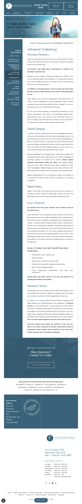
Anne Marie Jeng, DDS (55, 452)
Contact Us (64, 13)
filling (35, 119)
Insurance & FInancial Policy (14, 66)
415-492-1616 (12, 422)
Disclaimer (52, 495)
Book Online (41, 500)
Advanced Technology (13, 93)
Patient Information (17, 13)
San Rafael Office (53, 461)
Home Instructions (13, 98)
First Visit (14, 56)
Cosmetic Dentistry (49, 13)
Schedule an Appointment (13, 60)
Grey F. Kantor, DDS (54, 449)
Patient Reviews (72, 13)
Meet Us (57, 13)
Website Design (33, 499)
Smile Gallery (15, 87)
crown (68, 117)
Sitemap (61, 495)
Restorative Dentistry (39, 13)
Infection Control (15, 104)
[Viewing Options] (3, 500)
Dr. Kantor (69, 59)
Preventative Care (28, 13)
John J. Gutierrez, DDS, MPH (58, 455)
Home (8, 13)
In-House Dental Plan (13, 73)
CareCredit (14, 77)
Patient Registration (13, 82)
